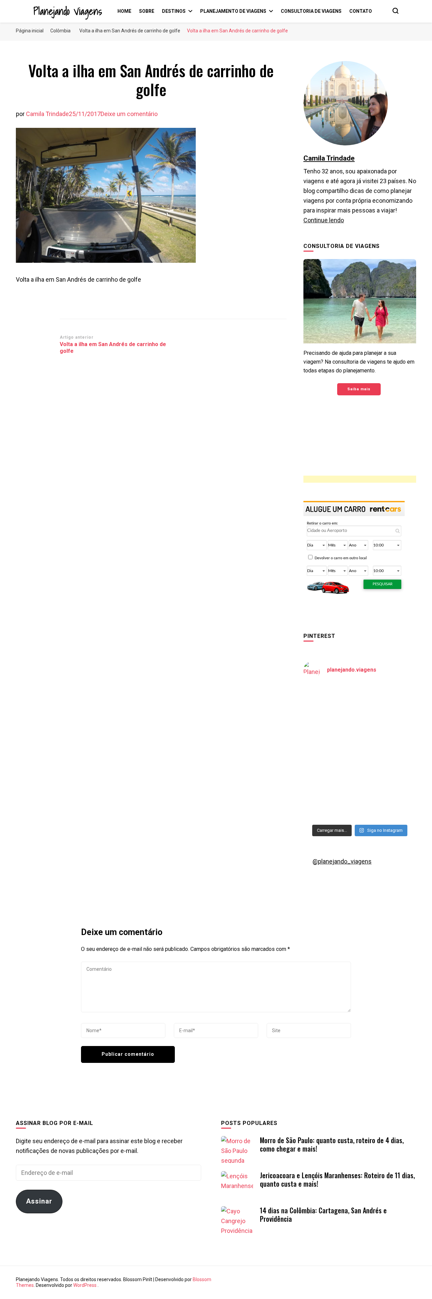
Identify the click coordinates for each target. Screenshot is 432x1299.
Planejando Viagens (67, 11)
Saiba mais (359, 389)
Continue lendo (323, 220)
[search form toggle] (396, 11)
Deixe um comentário (129, 113)
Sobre (146, 11)
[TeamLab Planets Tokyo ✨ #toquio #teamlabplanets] (330, 770)
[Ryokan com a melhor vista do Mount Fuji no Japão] (388, 736)
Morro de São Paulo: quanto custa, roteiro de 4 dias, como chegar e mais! (332, 1144)
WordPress (85, 1285)
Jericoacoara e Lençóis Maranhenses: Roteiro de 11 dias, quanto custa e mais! (337, 1179)
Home (124, 11)
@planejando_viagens (342, 861)
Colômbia (60, 30)
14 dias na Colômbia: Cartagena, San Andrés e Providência (323, 1214)
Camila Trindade (47, 113)
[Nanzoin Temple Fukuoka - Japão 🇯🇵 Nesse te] (388, 770)
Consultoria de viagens (311, 11)
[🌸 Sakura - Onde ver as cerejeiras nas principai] (330, 701)
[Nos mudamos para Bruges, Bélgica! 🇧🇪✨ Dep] (388, 701)
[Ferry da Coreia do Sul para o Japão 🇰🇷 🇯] (330, 736)
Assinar (39, 1201)
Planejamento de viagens (233, 11)
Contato (360, 11)
